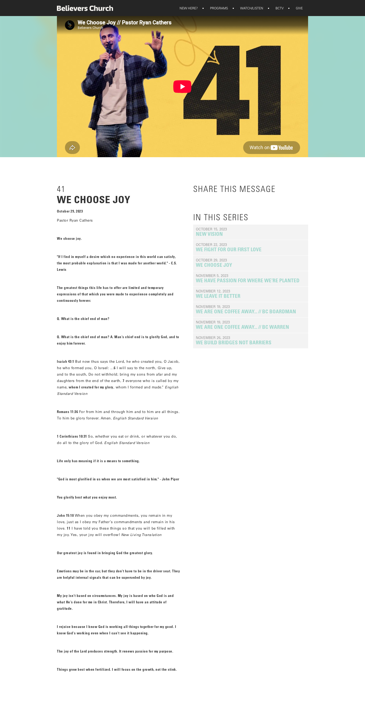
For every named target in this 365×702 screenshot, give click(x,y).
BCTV (276, 8)
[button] (188, 8)
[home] (85, 8)
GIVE (296, 8)
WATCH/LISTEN (248, 8)
